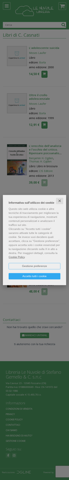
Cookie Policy (17, 257)
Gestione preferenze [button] (34, 266)
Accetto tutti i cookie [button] (34, 276)
